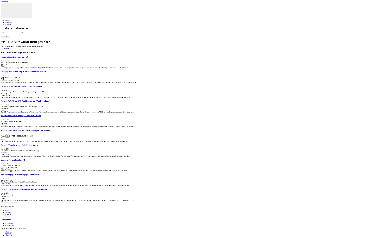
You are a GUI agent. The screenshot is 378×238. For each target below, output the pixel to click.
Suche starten (6, 37)
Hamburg (8, 212)
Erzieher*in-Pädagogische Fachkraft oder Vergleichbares (24, 189)
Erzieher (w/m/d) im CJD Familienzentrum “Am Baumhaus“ (25, 101)
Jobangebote (8, 202)
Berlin (7, 210)
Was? (21, 32)
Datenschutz (8, 235)
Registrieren (8, 22)
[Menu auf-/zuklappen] (16, 10)
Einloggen (8, 24)
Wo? (20, 35)
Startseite (6, 48)
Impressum (8, 234)
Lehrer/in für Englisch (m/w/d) (13, 160)
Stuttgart (7, 216)
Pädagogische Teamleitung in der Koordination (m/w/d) (23, 72)
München (8, 214)
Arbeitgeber (8, 232)
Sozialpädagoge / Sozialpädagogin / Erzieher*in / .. (21, 175)
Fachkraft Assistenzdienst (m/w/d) (14, 57)
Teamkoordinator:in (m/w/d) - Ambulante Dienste (21, 116)
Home (7, 20)
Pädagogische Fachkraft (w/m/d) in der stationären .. (22, 86)
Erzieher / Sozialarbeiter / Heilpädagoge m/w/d (19, 145)
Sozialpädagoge (10, 225)
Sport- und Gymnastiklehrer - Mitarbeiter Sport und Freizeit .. (26, 130)
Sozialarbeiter (9, 223)
